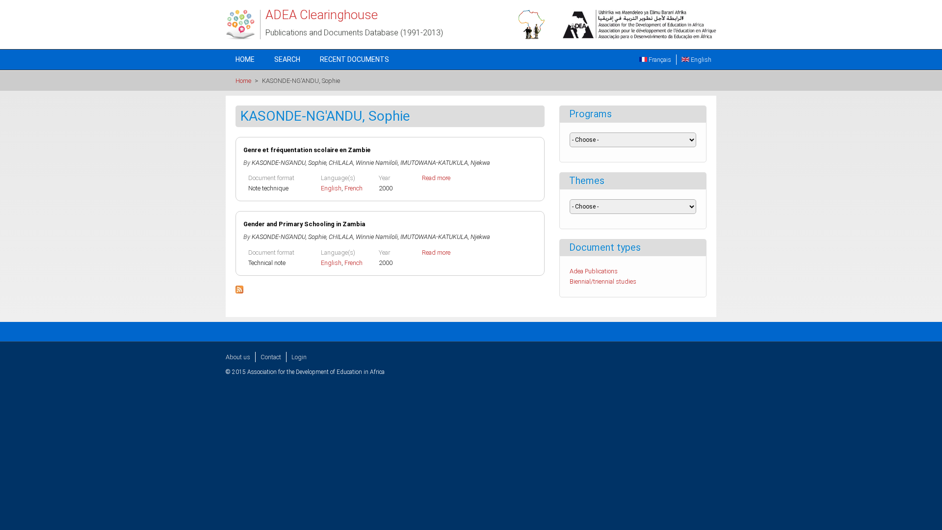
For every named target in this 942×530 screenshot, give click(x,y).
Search (287, 59)
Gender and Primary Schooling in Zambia (304, 224)
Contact (271, 357)
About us (238, 357)
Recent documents (354, 59)
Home (245, 59)
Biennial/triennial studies (603, 281)
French (353, 188)
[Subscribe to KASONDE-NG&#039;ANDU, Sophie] (239, 291)
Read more (436, 178)
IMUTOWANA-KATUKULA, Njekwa (445, 162)
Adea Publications (594, 271)
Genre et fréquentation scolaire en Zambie (306, 150)
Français (659, 59)
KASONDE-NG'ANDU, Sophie (289, 162)
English (700, 59)
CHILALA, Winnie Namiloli (363, 162)
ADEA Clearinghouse (321, 14)
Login (299, 357)
